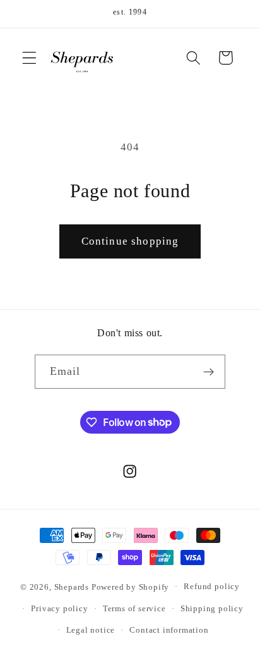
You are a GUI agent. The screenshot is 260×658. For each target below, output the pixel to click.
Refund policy (211, 586)
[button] (29, 58)
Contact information (168, 630)
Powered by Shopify (131, 586)
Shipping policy (212, 608)
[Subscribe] (209, 372)
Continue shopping (130, 241)
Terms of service (134, 608)
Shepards (71, 586)
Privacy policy (59, 608)
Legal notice (90, 630)
